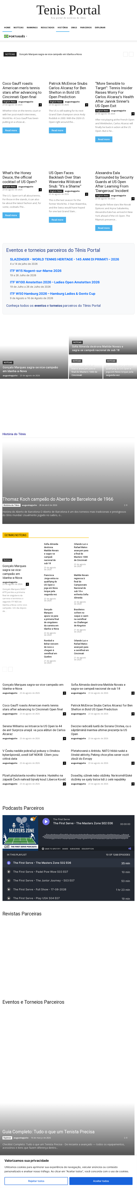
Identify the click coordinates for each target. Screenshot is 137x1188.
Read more (11, 130)
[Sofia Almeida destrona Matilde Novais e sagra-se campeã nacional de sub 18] (103, 338)
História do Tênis (11, 505)
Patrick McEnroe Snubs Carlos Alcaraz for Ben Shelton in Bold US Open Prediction (68, 90)
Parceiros (86, 27)
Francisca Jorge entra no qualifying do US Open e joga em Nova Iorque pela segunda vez (51, 585)
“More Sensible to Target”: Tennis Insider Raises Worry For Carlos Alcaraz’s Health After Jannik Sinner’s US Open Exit (114, 94)
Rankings (32, 27)
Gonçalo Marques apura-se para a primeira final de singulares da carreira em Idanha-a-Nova (51, 619)
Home (7, 27)
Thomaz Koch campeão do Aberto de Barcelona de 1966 (57, 499)
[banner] (103, 1074)
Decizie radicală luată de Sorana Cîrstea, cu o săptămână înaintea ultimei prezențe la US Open (101, 730)
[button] (130, 27)
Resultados (47, 27)
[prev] (125, 54)
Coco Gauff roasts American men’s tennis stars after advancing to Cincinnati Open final (22, 90)
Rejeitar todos (36, 1180)
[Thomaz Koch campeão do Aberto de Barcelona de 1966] (68, 483)
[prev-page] (4, 669)
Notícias (19, 27)
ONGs (74, 27)
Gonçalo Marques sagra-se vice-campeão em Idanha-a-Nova (50, 54)
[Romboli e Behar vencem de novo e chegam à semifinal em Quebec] (37, 642)
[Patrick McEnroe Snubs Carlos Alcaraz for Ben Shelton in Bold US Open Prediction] (68, 69)
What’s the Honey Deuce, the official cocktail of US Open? (19, 177)
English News (10, 101)
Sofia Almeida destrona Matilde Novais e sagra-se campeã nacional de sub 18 (51, 554)
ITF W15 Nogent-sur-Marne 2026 (36, 271)
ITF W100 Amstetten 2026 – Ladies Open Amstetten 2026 (55, 282)
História (63, 27)
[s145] (103, 1030)
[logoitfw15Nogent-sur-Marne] (33, 1030)
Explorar (100, 27)
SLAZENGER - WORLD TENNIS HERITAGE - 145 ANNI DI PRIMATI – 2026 (64, 259)
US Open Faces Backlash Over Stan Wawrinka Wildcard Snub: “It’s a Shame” (65, 179)
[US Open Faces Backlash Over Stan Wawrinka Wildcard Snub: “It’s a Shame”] (68, 158)
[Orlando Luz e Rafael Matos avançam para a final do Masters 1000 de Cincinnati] (86, 367)
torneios (56, 305)
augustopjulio (25, 101)
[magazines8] (68, 958)
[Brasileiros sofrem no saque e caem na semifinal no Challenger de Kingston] (67, 611)
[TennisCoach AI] (114, 568)
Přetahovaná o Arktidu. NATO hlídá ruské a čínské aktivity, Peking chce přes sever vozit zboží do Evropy (100, 754)
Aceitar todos (101, 1180)
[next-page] (10, 669)
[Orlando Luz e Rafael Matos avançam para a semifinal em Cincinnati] (67, 642)
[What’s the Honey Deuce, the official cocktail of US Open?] (22, 158)
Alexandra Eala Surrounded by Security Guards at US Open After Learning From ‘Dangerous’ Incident (114, 182)
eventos (40, 305)
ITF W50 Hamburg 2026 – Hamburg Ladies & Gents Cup (52, 293)
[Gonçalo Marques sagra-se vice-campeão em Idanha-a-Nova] (34, 351)
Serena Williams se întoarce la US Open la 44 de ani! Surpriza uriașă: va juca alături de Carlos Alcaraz (33, 730)
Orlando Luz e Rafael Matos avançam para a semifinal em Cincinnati (81, 647)
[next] (131, 54)
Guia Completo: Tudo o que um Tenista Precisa (48, 1131)
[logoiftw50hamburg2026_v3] (33, 1074)
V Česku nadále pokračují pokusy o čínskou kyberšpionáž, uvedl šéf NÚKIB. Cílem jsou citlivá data (31, 754)
